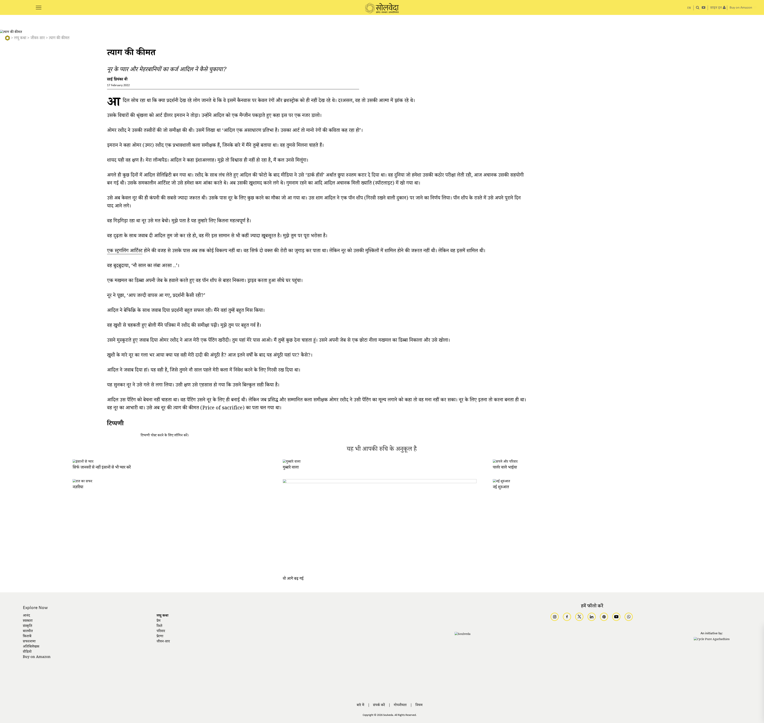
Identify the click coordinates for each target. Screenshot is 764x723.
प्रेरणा (160, 636)
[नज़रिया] (82, 482)
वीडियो (27, 652)
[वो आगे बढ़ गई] (380, 482)
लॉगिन (178, 436)
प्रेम (159, 621)
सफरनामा (29, 642)
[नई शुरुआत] (501, 482)
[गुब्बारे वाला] (292, 462)
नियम (419, 705)
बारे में (360, 705)
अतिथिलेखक (31, 647)
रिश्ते (159, 626)
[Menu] (38, 5)
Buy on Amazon (37, 657)
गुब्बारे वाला (291, 468)
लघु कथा (20, 38)
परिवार (161, 631)
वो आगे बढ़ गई (293, 579)
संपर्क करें (379, 705)
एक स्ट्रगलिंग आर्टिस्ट (124, 251)
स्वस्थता (28, 621)
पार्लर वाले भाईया (505, 468)
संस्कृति (27, 626)
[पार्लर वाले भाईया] (505, 462)
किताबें (27, 636)
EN (689, 8)
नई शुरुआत (501, 487)
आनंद (26, 616)
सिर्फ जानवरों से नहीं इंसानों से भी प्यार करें (102, 468)
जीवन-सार (37, 38)
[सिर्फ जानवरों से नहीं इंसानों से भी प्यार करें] (83, 462)
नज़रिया (78, 487)
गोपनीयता (400, 705)
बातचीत (28, 631)
